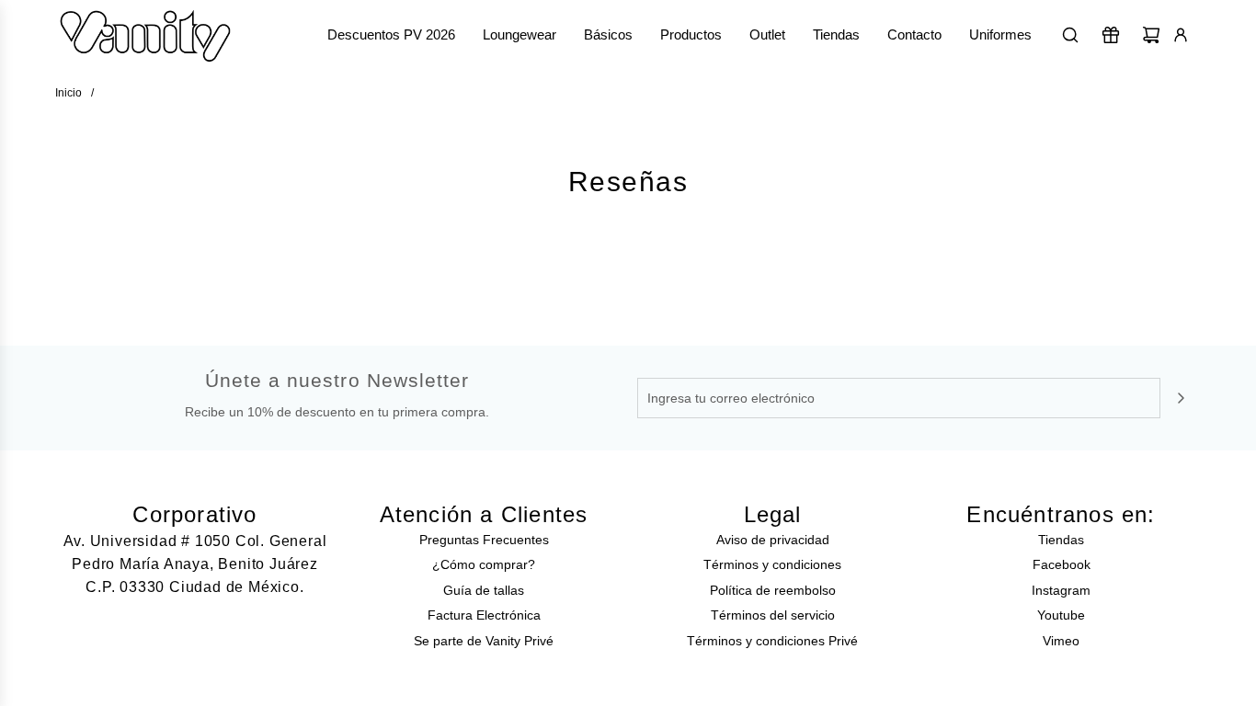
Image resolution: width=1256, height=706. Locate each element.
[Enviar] (1180, 398)
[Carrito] (1151, 35)
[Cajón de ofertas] (1110, 35)
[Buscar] (1070, 35)
